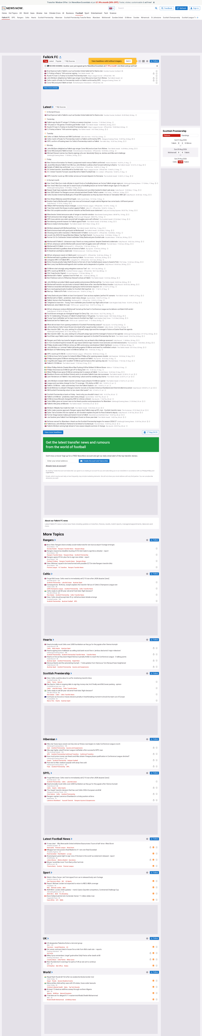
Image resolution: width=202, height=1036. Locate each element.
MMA (61, 900)
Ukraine (39, 13)
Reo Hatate (50, 595)
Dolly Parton (61, 959)
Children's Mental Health (55, 987)
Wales (66, 966)
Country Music (51, 959)
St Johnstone (156, 17)
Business (70, 13)
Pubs (48, 766)
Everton (59, 866)
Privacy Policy (147, 471)
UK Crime (50, 953)
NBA (64, 887)
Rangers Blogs (79, 549)
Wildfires (56, 993)
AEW (56, 894)
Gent (48, 748)
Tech (106, 13)
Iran (45, 13)
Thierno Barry (51, 866)
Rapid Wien (76, 661)
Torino (54, 682)
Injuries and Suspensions (80, 667)
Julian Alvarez (51, 860)
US (67, 947)
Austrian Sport (77, 582)
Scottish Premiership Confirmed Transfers (65, 754)
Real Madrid (61, 854)
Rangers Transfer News (65, 549)
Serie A (60, 682)
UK (20, 13)
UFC (57, 900)
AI (63, 13)
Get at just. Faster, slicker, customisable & (99, 2)
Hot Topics (13, 13)
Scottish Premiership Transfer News (77, 17)
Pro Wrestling (63, 894)
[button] (69, 61)
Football (79, 13)
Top (45, 61)
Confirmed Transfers (87, 754)
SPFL (13, 17)
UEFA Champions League (55, 589)
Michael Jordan (56, 887)
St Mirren (128, 17)
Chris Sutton (51, 794)
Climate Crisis (55, 13)
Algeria (49, 993)
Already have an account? (56, 466)
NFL (63, 881)
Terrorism (50, 947)
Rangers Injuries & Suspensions (84, 800)
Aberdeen (96, 17)
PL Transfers (63, 567)
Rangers (20, 17)
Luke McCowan (67, 582)
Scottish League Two (189, 17)
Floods (54, 981)
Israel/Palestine (60, 947)
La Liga (69, 854)
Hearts (33, 17)
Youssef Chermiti (67, 800)
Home (4, 13)
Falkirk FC (6, 17)
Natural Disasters (65, 993)
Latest (51, 61)
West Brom (70, 847)
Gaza (32, 13)
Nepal (49, 981)
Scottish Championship (171, 17)
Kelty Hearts (56, 648)
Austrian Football (67, 601)
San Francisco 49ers (53, 881)
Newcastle (50, 847)
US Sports (68, 881)
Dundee (136, 17)
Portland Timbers (52, 561)
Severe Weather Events (65, 981)
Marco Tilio (50, 701)
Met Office (59, 966)
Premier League (52, 567)
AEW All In (50, 894)
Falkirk (174, 143)
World (26, 13)
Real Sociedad (51, 854)
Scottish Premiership (45, 17)
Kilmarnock (145, 17)
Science (113, 13)
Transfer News (91, 654)
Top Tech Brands (74, 987)
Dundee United (117, 17)
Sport (87, 13)
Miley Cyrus (70, 959)
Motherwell (106, 17)
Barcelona (72, 860)
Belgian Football (73, 760)
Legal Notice (50, 472)
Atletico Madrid (62, 860)
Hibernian (58, 17)
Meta (65, 987)
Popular (58, 61)
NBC (48, 887)
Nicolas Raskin (52, 549)
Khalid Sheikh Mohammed (55, 999)
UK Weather (51, 966)
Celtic (27, 17)
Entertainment (96, 13)
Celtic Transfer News (86, 589)
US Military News (70, 999)
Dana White (50, 900)
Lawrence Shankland (53, 800)
